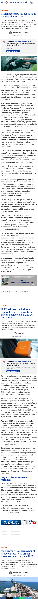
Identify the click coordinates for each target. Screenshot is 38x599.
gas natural (6, 291)
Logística (4, 306)
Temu (4, 533)
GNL (16, 291)
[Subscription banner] (19, 527)
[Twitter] (9, 598)
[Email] (35, 598)
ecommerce (15, 533)
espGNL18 (25, 291)
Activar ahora (12, 51)
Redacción (21, 333)
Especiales (4, 10)
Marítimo (4, 547)
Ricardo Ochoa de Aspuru (21, 32)
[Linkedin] (16, 598)
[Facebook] (3, 598)
